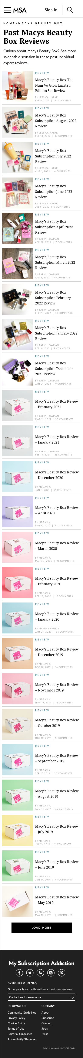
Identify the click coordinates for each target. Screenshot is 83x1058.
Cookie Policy (16, 1023)
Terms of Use (16, 1028)
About (45, 1012)
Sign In (51, 10)
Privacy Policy (16, 1018)
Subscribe (48, 1018)
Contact (47, 1023)
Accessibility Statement (22, 1039)
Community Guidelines (22, 1012)
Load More (42, 928)
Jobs (45, 1028)
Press (45, 1034)
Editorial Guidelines (20, 1034)
